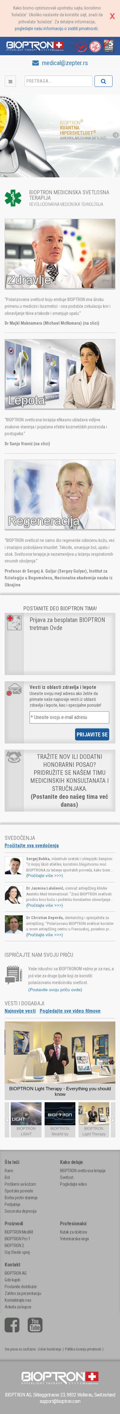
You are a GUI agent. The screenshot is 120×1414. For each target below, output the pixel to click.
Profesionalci (73, 1224)
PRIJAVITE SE (92, 734)
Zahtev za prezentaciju (23, 1293)
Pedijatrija (12, 1204)
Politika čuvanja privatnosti (83, 1349)
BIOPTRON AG (16, 1273)
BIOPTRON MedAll (19, 1232)
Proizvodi (14, 1224)
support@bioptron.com (60, 1401)
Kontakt (12, 1265)
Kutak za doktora (73, 1232)
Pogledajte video (73, 1184)
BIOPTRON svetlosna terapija (83, 1170)
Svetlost (66, 1177)
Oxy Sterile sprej (17, 1252)
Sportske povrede (19, 1190)
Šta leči (12, 1162)
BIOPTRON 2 (14, 1245)
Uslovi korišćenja (49, 1349)
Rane (9, 1170)
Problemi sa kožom (20, 1184)
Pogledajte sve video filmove (70, 1011)
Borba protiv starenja (21, 1197)
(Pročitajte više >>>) (44, 875)
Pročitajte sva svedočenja (32, 845)
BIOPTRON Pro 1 (17, 1238)
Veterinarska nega (74, 1238)
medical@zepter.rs (64, 63)
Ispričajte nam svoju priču (39, 955)
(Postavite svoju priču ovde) (55, 989)
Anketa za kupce (18, 1306)
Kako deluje (71, 1162)
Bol (7, 1177)
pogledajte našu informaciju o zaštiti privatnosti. (56, 28)
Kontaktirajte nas (18, 1300)
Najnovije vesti (20, 1011)
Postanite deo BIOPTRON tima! (60, 608)
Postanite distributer (21, 1286)
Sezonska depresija (20, 1211)
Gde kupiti (12, 1279)
